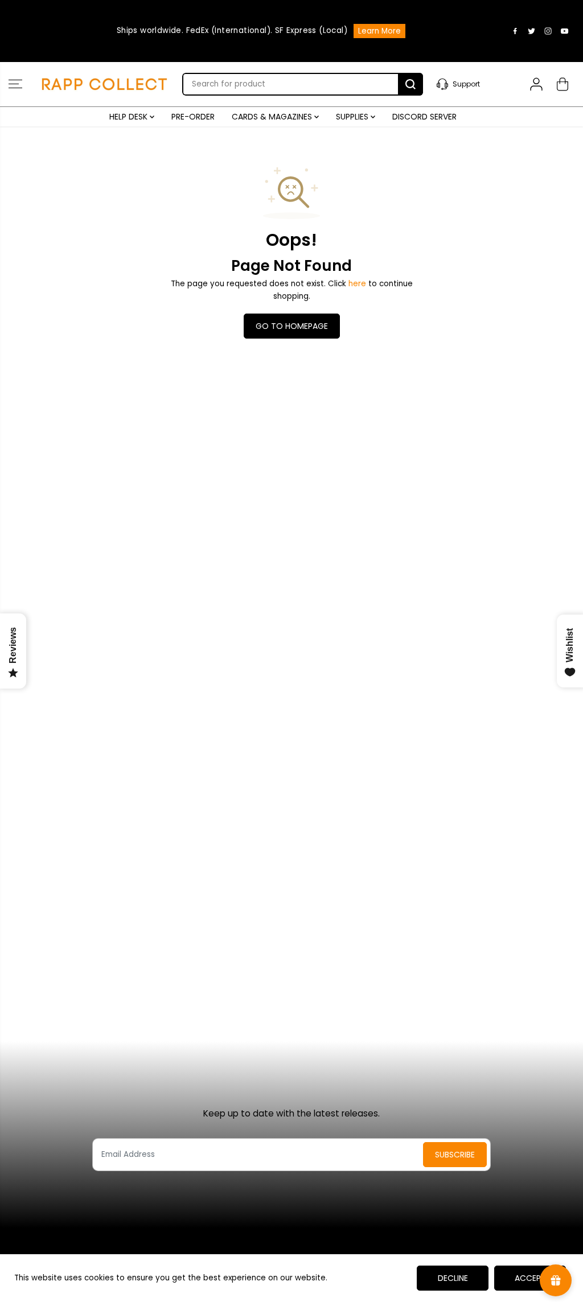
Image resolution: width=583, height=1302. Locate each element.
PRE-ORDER (193, 116)
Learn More (379, 31)
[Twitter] (532, 31)
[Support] (473, 84)
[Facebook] (515, 31)
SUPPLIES (353, 116)
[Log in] (536, 84)
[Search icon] (410, 84)
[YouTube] (565, 31)
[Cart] (562, 84)
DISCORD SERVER (424, 116)
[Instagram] (548, 31)
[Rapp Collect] (105, 84)
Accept (530, 1278)
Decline (453, 1278)
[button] (15, 84)
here (357, 283)
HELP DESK (129, 116)
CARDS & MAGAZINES (273, 116)
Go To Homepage (292, 326)
